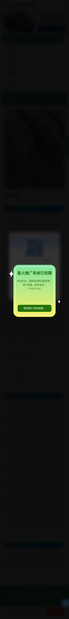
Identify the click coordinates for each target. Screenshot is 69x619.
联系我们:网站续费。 (34, 308)
